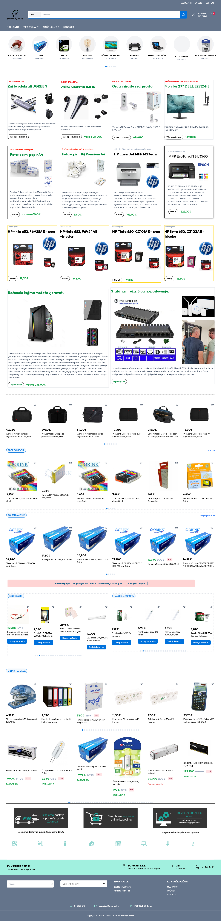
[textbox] (83, 883)
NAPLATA (210, 3)
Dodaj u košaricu (21, 642)
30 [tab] (134, 730)
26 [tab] (80, 655)
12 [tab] (55, 655)
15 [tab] (61, 655)
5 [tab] (113, 66)
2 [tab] (107, 66)
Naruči (15, 214)
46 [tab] (150, 802)
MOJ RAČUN (186, 3)
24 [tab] (77, 655)
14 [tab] (59, 655)
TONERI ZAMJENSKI (16, 515)
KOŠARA (198, 3)
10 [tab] (52, 655)
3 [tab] (109, 66)
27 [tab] (129, 730)
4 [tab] (111, 66)
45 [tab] (148, 802)
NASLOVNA (13, 26)
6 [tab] (115, 66)
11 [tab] (53, 655)
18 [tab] (66, 655)
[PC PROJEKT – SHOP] (15, 14)
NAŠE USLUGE (51, 26)
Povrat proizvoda (122, 890)
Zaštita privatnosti (122, 886)
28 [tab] (131, 730)
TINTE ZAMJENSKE (16, 450)
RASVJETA (87, 55)
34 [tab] (128, 802)
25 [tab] (79, 655)
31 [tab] (136, 730)
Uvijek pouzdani (207, 515)
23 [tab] (75, 655)
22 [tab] (73, 655)
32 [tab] (138, 730)
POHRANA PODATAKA (205, 55)
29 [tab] (133, 730)
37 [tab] (134, 802)
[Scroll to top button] (214, 914)
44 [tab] (146, 802)
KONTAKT (68, 26)
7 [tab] (115, 444)
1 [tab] (106, 66)
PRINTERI (134, 55)
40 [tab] (139, 802)
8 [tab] (116, 444)
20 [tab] (70, 655)
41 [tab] (141, 802)
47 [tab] (152, 802)
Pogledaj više (16, 384)
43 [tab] (144, 802)
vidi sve (211, 450)
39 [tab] (137, 802)
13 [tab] (57, 655)
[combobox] (83, 883)
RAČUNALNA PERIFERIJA (112, 55)
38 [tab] (135, 802)
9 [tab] (50, 655)
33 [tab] (126, 802)
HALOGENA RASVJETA (124, 596)
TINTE (64, 55)
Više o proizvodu (121, 137)
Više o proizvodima (18, 137)
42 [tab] (143, 802)
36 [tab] (132, 802)
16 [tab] (62, 655)
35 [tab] (130, 802)
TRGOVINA (29, 26)
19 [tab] (68, 655)
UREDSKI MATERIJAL (16, 55)
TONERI (40, 55)
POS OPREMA (181, 56)
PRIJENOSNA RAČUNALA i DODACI (164, 55)
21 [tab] (71, 655)
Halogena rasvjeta (137, 583)
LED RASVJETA (15, 596)
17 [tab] (64, 655)
